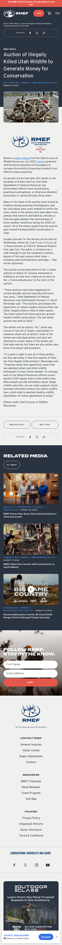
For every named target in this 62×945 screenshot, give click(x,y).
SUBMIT (30, 682)
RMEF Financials (31, 781)
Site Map (31, 799)
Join (39, 13)
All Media (12, 465)
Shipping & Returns (31, 824)
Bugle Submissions (31, 756)
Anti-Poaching (11, 83)
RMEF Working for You (43, 83)
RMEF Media (14, 24)
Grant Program (31, 793)
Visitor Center (31, 750)
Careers (31, 762)
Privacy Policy (31, 818)
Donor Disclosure (31, 830)
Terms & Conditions (31, 836)
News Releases (31, 787)
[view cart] (49, 13)
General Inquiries (31, 745)
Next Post (45, 425)
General (25, 83)
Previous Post (17, 425)
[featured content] (31, 908)
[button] (30, 33)
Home (5, 24)
